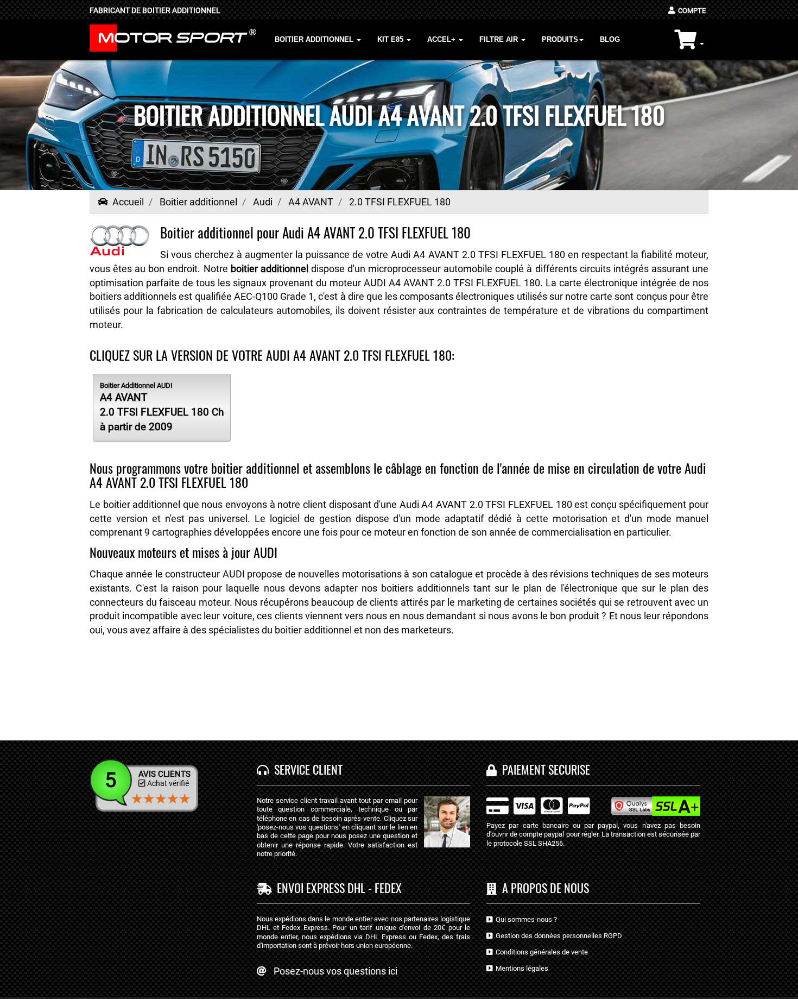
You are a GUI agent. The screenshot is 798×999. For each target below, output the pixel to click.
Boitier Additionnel (315, 39)
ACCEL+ (442, 39)
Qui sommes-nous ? (524, 919)
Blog (610, 39)
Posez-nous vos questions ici (335, 971)
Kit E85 (391, 39)
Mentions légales (520, 968)
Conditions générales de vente (540, 952)
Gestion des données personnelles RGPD (557, 936)
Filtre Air (499, 39)
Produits (560, 39)
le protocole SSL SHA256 (524, 843)
